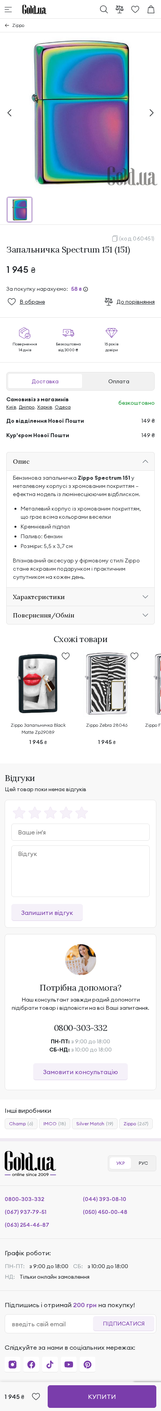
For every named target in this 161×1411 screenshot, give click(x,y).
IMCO (54, 1123)
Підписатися (124, 1323)
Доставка (45, 381)
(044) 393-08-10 (104, 1199)
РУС (143, 1163)
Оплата (118, 381)
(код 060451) (137, 238)
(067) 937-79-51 (26, 1211)
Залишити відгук (47, 912)
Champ (21, 1123)
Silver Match (94, 1123)
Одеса (63, 407)
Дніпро (26, 407)
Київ (11, 407)
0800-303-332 (80, 1027)
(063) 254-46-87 (27, 1224)
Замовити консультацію (80, 1072)
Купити (102, 1396)
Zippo (18, 25)
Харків (44, 407)
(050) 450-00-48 (105, 1211)
